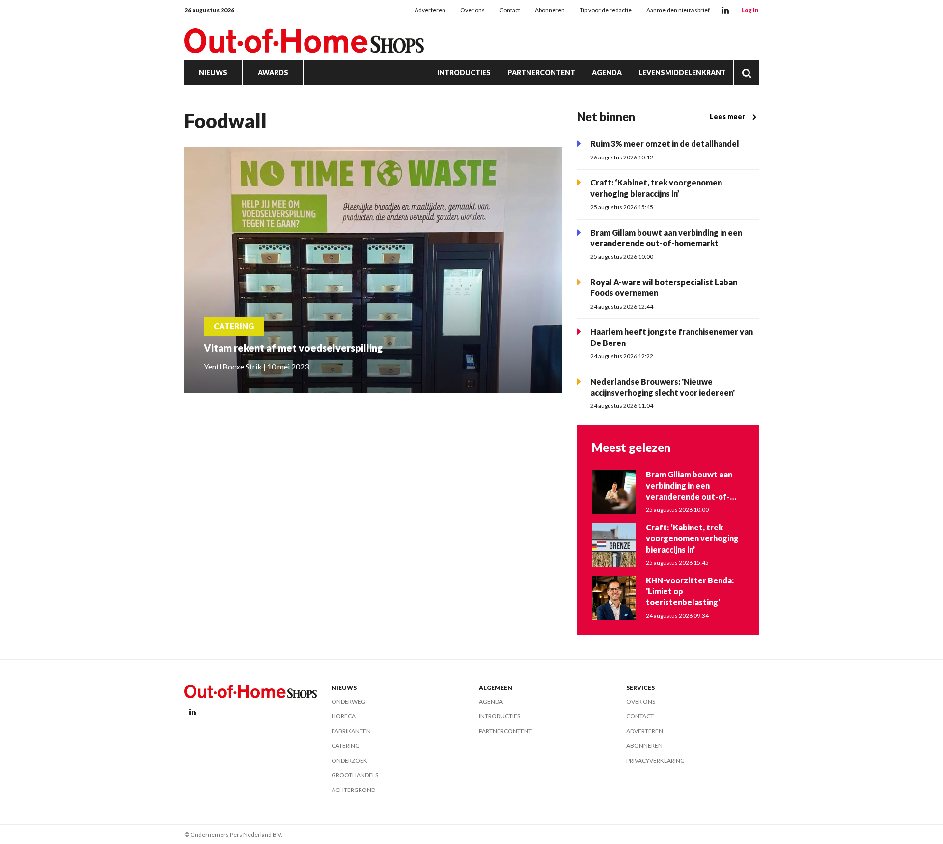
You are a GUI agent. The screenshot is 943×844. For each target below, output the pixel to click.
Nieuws (213, 72)
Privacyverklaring (655, 760)
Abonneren (550, 10)
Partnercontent (541, 72)
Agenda (607, 72)
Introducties (464, 72)
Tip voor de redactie (606, 10)
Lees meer (727, 116)
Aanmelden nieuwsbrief (678, 10)
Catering (346, 745)
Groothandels (355, 775)
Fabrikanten (351, 731)
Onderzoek (349, 760)
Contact (509, 10)
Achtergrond (353, 789)
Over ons (472, 10)
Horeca (344, 716)
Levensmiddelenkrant (682, 72)
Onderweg (348, 701)
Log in (750, 10)
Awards (273, 72)
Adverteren (430, 10)
